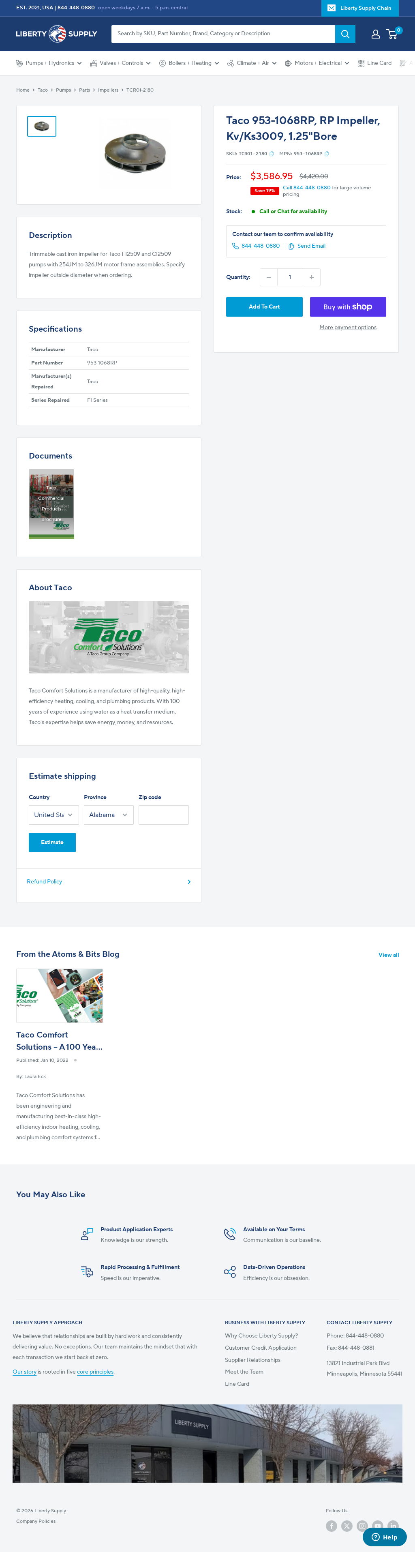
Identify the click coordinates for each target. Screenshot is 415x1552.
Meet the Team (244, 1372)
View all (389, 955)
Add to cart (264, 307)
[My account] (376, 34)
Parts (84, 90)
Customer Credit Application (261, 1348)
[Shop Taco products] (109, 637)
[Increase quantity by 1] (311, 277)
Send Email (311, 246)
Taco (43, 90)
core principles (95, 1372)
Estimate (52, 842)
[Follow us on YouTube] (377, 1526)
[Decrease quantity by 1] (268, 277)
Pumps (63, 90)
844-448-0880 (76, 7)
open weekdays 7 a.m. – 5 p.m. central (143, 7)
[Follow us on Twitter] (347, 1526)
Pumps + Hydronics (50, 63)
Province (95, 797)
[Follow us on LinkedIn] (393, 1526)
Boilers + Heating (190, 63)
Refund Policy (44, 881)
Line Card (379, 63)
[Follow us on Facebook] (331, 1526)
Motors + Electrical (318, 63)
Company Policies (36, 1521)
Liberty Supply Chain (365, 8)
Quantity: (238, 277)
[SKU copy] (272, 153)
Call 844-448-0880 (307, 187)
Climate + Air (253, 63)
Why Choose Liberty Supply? (261, 1336)
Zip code (150, 797)
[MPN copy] (327, 153)
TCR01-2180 (140, 90)
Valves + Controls (121, 63)
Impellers (108, 90)
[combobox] (223, 34)
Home (23, 90)
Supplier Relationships (252, 1360)
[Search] (345, 34)
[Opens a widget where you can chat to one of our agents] (384, 1538)
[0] (392, 34)
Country (39, 797)
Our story (24, 1372)
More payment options (347, 327)
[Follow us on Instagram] (362, 1526)
